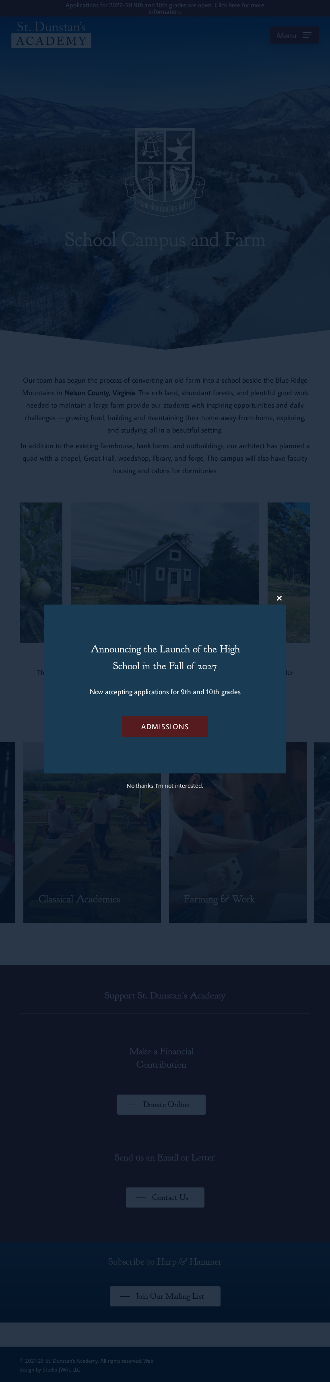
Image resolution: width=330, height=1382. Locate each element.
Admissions (165, 726)
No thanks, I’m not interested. (165, 785)
